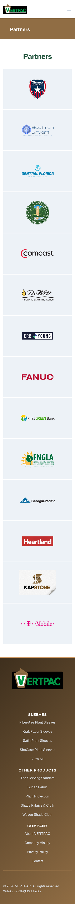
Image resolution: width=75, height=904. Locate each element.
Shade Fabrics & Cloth (37, 805)
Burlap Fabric (38, 787)
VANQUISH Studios (30, 891)
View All (37, 759)
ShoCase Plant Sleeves (37, 750)
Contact (37, 861)
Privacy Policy (37, 852)
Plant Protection (37, 796)
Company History (37, 843)
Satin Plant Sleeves (37, 740)
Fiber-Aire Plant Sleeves (37, 722)
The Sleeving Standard (37, 778)
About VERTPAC (37, 833)
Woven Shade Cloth (37, 814)
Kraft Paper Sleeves (37, 731)
